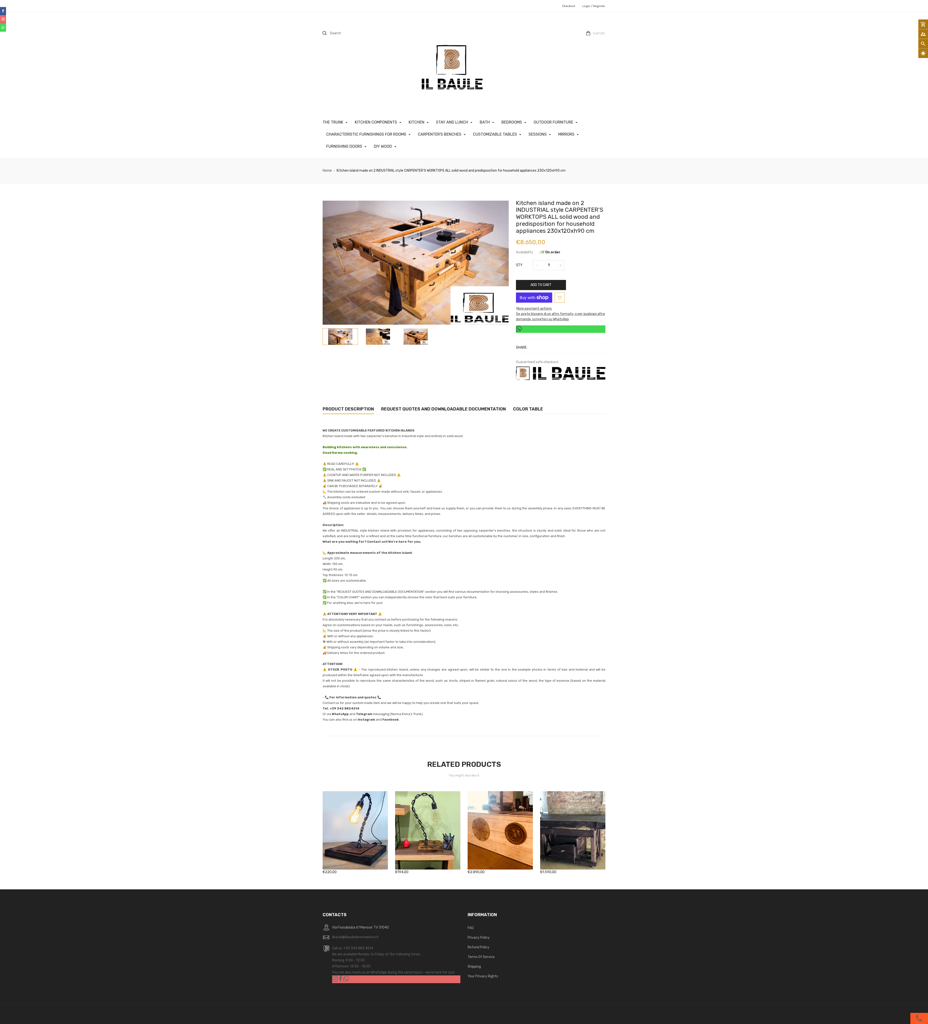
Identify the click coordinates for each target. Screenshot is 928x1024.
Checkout (568, 6)
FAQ (471, 928)
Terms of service (481, 957)
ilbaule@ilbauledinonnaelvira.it (355, 937)
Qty (519, 265)
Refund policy (478, 947)
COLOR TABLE (528, 409)
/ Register (597, 6)
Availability (524, 252)
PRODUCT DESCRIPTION (348, 409)
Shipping (474, 967)
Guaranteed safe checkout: (537, 362)
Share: (521, 347)
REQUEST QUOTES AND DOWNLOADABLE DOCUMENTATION (443, 409)
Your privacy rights (483, 976)
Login (586, 6)
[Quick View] (362, 845)
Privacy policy (479, 938)
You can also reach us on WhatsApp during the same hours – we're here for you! (393, 972)
